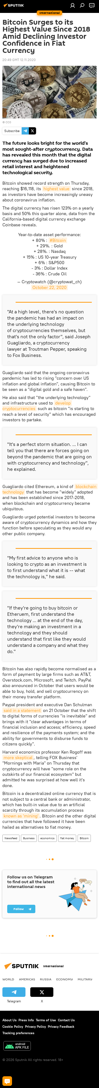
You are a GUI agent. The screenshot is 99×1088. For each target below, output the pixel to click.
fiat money (67, 838)
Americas (27, 979)
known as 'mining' (21, 816)
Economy (64, 979)
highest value (56, 188)
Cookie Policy (12, 1026)
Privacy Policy (35, 1026)
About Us (9, 1020)
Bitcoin (84, 838)
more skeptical (18, 757)
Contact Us (66, 1020)
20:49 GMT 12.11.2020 (19, 60)
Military (85, 979)
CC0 (8, 122)
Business (29, 838)
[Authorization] (72, 5)
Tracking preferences (18, 1033)
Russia (45, 979)
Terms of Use (46, 1020)
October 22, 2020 (49, 287)
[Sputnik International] (14, 7)
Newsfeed (11, 838)
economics (47, 838)
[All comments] (7, 1081)
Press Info (26, 1020)
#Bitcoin (58, 240)
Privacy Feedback (61, 1026)
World (8, 979)
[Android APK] (17, 1046)
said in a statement (22, 710)
